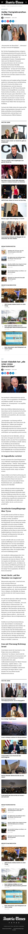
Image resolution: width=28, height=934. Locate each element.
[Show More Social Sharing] (16, 21)
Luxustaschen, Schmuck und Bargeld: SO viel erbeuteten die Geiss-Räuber (13, 237)
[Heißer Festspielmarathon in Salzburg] (14, 32)
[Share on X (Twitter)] (5, 21)
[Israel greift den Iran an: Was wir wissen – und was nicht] (14, 787)
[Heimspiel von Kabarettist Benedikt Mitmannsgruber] (4, 279)
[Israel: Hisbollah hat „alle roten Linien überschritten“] (14, 384)
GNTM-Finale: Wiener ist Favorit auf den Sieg (13, 200)
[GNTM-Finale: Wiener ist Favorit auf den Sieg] (14, 191)
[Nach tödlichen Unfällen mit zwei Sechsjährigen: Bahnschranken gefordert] (14, 317)
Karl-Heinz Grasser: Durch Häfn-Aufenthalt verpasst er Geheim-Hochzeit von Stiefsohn (13, 181)
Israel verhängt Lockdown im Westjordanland (13, 737)
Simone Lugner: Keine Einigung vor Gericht (12, 218)
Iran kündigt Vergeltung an (8, 719)
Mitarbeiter (8, 17)
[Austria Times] (14, 2)
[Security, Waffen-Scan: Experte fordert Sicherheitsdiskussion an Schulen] (4, 265)
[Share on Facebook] (2, 21)
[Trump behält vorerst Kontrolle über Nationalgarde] (14, 747)
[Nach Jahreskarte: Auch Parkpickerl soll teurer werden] (14, 338)
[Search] (26, 2)
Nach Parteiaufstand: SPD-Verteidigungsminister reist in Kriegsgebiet (13, 699)
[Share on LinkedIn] (10, 21)
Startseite (3, 6)
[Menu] (2, 2)
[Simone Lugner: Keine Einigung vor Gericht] (14, 210)
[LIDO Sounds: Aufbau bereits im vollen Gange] (14, 295)
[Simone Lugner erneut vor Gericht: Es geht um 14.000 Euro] (14, 132)
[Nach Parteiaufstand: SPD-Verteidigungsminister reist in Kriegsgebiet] (14, 690)
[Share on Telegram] (13, 21)
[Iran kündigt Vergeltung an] (14, 710)
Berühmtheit (4, 9)
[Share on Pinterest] (8, 21)
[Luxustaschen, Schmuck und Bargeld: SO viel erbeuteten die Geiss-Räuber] (14, 228)
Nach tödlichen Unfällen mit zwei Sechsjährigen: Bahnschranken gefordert (16, 326)
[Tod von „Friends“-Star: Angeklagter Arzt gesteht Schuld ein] (14, 152)
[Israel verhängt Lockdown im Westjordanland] (14, 729)
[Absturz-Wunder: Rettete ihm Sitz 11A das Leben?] (14, 767)
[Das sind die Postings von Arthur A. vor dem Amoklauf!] (4, 272)
